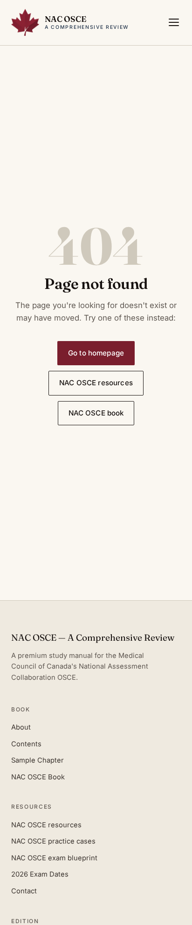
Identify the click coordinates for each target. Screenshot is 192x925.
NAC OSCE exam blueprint (54, 858)
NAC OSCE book (96, 413)
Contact (24, 891)
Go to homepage (96, 353)
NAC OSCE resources (96, 382)
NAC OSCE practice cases (53, 841)
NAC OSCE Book (38, 777)
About (21, 727)
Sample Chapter (37, 760)
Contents (26, 744)
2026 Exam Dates (40, 874)
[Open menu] (174, 22)
